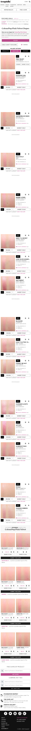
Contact (3, 719)
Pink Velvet (20, 59)
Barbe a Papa (20, 197)
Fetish (18, 487)
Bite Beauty (19, 117)
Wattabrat (20, 280)
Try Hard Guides (21, 719)
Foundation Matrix (13, 5)
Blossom (19, 321)
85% (18, 360)
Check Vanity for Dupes (9, 45)
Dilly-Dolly (20, 157)
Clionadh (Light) (22, 404)
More (24, 4)
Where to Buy (26, 64)
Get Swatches (15, 688)
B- (17, 617)
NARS (22, 581)
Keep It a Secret (21, 238)
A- (2, 552)
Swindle (19, 581)
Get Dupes (15, 674)
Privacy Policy (5, 725)
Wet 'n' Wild (19, 343)
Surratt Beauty (21, 199)
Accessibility (4, 728)
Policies (3, 721)
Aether (18, 425)
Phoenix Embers (22, 508)
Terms (3, 726)
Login (26, 1)
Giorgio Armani (21, 77)
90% (18, 154)
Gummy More (20, 647)
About (3, 717)
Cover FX (19, 322)
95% (18, 72)
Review (15, 40)
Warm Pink (19, 614)
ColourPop (4, 23)
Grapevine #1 (20, 548)
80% (18, 422)
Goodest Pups (21, 721)
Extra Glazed (5, 37)
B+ (18, 552)
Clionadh (4, 21)
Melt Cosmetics (21, 488)
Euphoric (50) (21, 75)
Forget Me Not (21, 363)
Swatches (19, 4)
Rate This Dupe (21, 89)
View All (16, 18)
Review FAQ (4, 723)
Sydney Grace (20, 239)
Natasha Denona (21, 260)
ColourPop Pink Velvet (20, 32)
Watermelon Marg (22, 116)
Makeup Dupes (7, 5)
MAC (17, 158)
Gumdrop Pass (21, 446)
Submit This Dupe (15, 558)
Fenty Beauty (20, 281)
